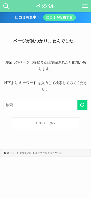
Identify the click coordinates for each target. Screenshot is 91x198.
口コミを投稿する (59, 17)
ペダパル (45, 6)
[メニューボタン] (85, 6)
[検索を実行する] (82, 105)
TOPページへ (46, 123)
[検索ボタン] (6, 6)
